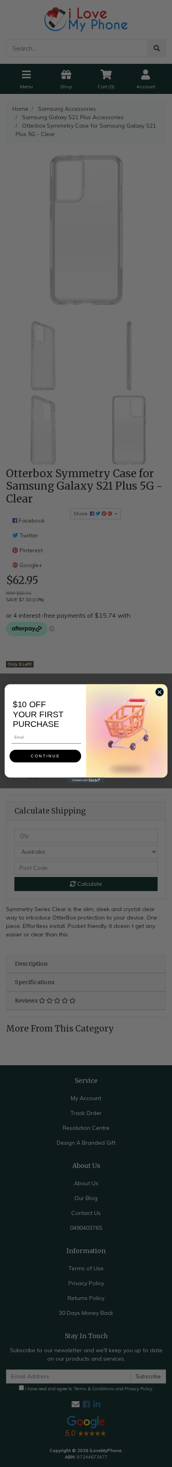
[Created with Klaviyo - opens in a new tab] (86, 780)
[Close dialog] (160, 692)
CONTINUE (45, 755)
